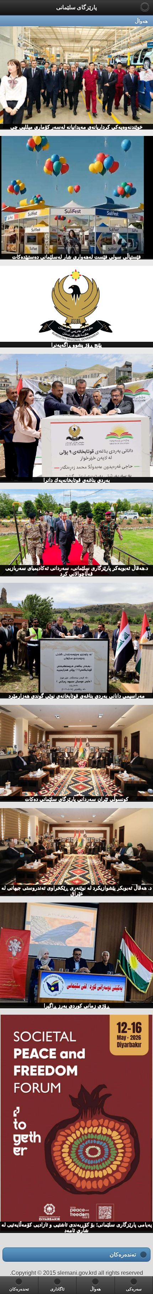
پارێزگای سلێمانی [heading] (76, 7)
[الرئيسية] (144, 6)
